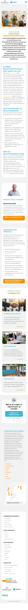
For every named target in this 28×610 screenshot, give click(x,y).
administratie (6, 173)
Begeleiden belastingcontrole (20, 24)
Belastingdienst (13, 73)
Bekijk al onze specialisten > (13, 218)
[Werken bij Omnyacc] (9, 2)
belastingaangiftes (7, 96)
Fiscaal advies (10, 24)
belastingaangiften (9, 253)
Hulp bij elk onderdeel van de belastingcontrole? (13, 281)
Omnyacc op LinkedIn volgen (14, 413)
